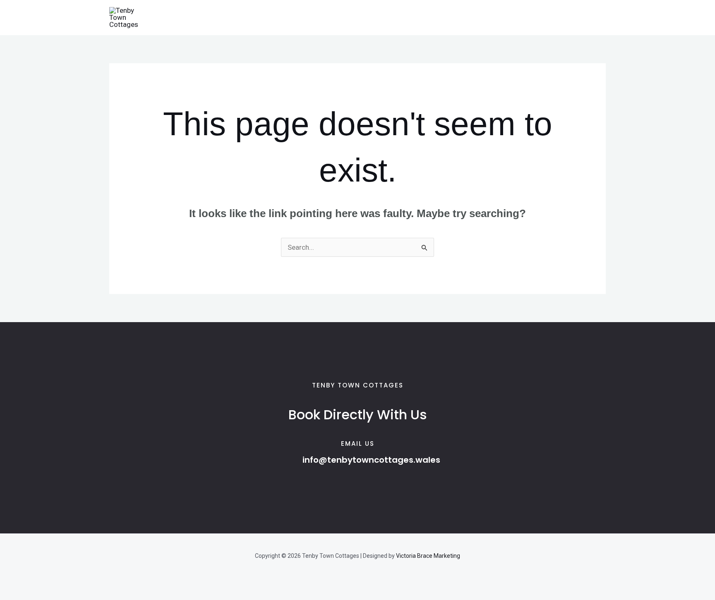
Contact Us (382, 17)
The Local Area (274, 17)
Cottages (222, 17)
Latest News (331, 17)
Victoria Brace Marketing (428, 555)
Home (183, 17)
